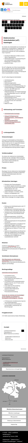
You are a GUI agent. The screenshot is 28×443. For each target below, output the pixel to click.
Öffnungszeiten (14, 416)
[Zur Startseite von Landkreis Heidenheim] (10, 4)
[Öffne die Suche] (21, 4)
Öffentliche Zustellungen (14, 413)
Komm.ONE (14, 436)
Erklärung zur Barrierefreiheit (14, 420)
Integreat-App (14, 424)
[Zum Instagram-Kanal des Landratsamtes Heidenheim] (8, 9)
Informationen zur (12, 245)
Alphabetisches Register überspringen (11, 19)
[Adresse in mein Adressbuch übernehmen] (22, 330)
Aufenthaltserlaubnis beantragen (12, 113)
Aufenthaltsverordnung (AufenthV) (10, 272)
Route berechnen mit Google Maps (14, 369)
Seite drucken (23, 348)
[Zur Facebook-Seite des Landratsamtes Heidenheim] (5, 9)
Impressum (6, 439)
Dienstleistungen (16, 10)
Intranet (19, 441)
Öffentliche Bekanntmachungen (14, 409)
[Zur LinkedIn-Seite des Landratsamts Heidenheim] (2, 9)
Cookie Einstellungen (9, 441)
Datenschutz (15, 439)
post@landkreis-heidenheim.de (12, 336)
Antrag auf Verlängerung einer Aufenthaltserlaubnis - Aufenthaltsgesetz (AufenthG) (14, 117)
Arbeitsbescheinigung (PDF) (11, 120)
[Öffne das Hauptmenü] (26, 4)
